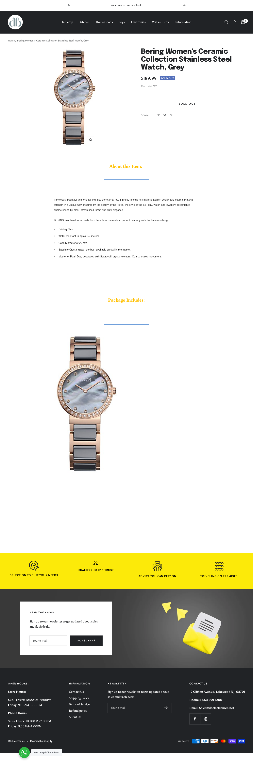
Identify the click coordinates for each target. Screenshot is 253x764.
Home (11, 40)
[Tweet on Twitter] (164, 115)
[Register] (166, 707)
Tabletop (67, 22)
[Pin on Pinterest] (159, 115)
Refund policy (78, 710)
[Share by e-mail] (171, 115)
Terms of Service (79, 704)
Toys (122, 22)
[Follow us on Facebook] (194, 718)
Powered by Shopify (41, 741)
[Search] (226, 22)
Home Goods (104, 22)
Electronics (138, 22)
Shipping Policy (79, 698)
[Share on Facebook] (153, 115)
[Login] (234, 22)
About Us (75, 717)
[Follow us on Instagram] (205, 718)
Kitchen (84, 22)
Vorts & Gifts (160, 22)
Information (183, 22)
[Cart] (243, 22)
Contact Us (76, 692)
